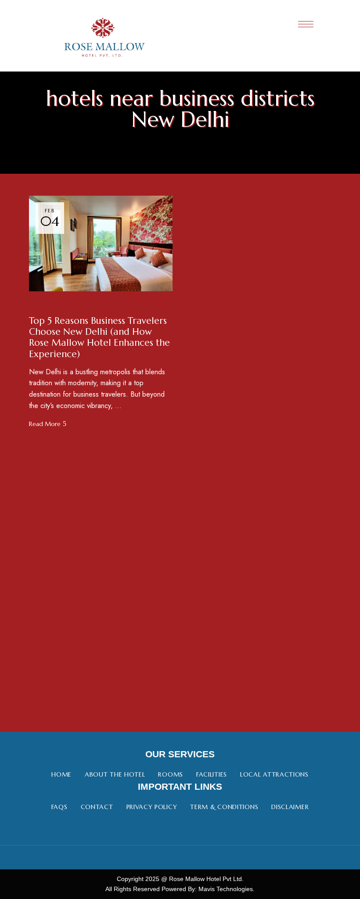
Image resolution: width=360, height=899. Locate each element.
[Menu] (305, 24)
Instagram (180, 857)
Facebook (155, 857)
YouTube (205, 857)
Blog (36, 305)
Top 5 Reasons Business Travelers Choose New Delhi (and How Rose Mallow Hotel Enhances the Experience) (99, 337)
